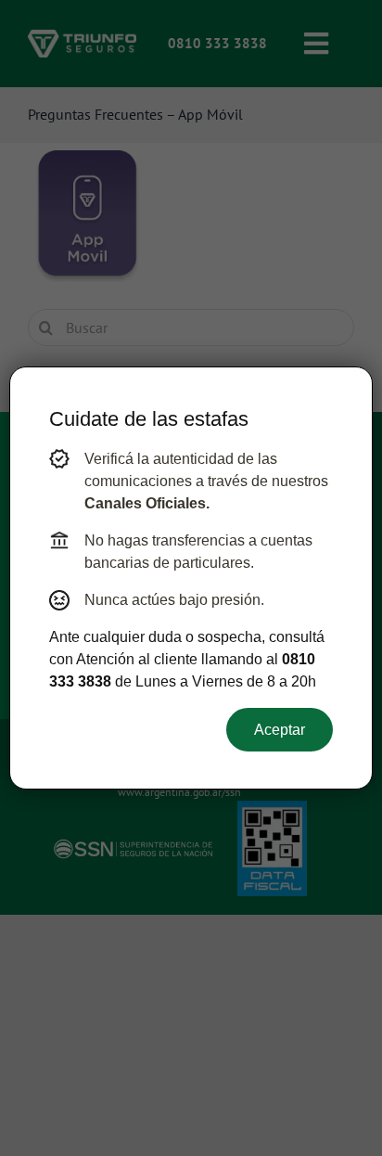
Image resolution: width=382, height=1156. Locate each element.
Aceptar (279, 730)
